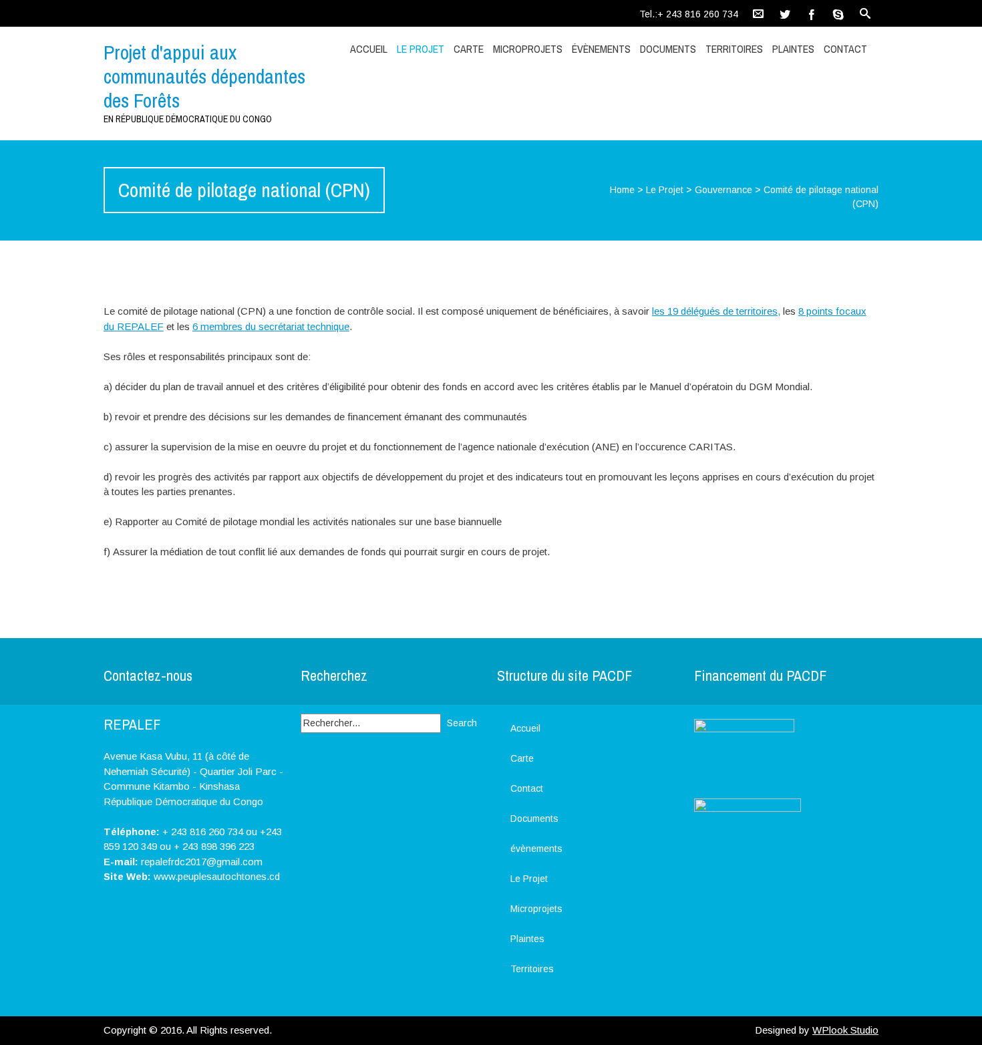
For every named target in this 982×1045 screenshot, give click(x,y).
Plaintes (793, 48)
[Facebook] (811, 13)
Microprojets (527, 48)
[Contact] (758, 13)
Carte (469, 48)
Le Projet (420, 48)
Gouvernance (723, 189)
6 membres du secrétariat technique (270, 326)
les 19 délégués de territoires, (716, 311)
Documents (668, 48)
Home (622, 189)
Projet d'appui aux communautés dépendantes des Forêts (204, 76)
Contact (845, 48)
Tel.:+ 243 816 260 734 (688, 14)
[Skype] (838, 13)
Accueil (368, 48)
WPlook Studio (845, 1030)
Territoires (734, 48)
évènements (601, 48)
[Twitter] (785, 13)
